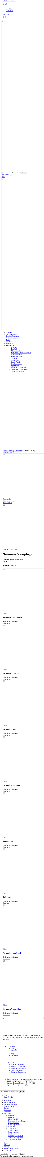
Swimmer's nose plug (10, 549)
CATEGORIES (12, 1063)
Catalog (13, 1052)
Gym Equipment (16, 354)
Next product (7, 503)
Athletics (14, 347)
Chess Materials (16, 351)
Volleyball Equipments (18, 1066)
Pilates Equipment (17, 356)
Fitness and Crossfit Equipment (21, 353)
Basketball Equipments (18, 1068)
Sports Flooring (16, 362)
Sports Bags (15, 360)
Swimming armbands (12, 785)
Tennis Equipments (17, 1070)
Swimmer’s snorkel (11, 673)
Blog (12, 1054)
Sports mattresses (16, 364)
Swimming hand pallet (12, 953)
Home (5, 451)
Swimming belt (9, 729)
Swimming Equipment (18, 367)
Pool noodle (7, 499)
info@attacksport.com (9, 1)
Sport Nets (14, 358)
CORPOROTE (12, 1046)
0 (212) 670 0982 (7, 14)
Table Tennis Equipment (19, 369)
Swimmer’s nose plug (12, 1009)
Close (5, 613)
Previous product (8, 452)
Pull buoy (7, 897)
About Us (14, 1050)
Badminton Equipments (18, 1072)
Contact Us (14, 1055)
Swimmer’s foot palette (12, 617)
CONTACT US (7, 175)
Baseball (14, 349)
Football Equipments (17, 1065)
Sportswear (15, 366)
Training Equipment (17, 371)
